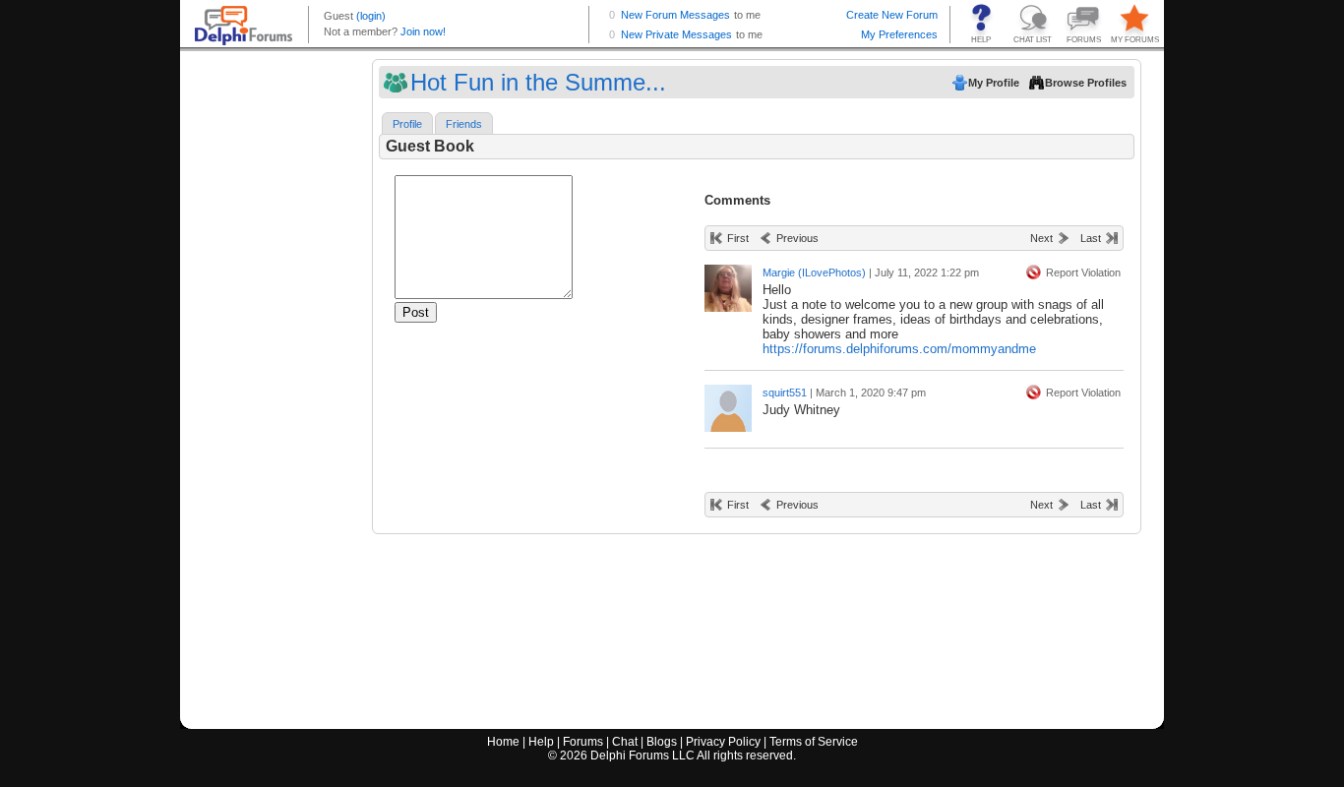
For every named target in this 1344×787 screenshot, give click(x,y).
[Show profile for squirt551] (728, 403)
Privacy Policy (723, 742)
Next (1041, 238)
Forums (583, 742)
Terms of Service (813, 742)
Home (503, 742)
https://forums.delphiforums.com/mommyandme (899, 348)
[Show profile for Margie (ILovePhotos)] (728, 283)
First (738, 238)
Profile (407, 124)
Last (1090, 238)
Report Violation (1083, 272)
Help (541, 742)
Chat (625, 742)
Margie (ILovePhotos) (814, 272)
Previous (797, 238)
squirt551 (785, 392)
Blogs (661, 742)
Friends (464, 124)
